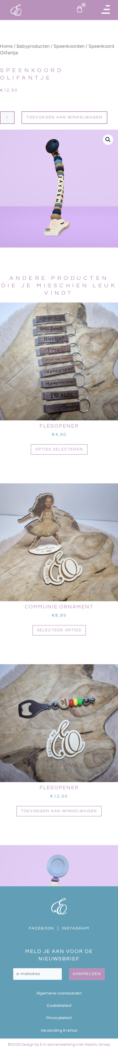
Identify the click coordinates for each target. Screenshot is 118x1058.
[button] (105, 10)
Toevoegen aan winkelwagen (64, 117)
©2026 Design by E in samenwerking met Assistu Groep (59, 1045)
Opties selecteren (59, 449)
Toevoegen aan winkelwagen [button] (59, 811)
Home (6, 46)
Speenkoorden (69, 46)
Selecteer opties (59, 630)
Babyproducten (33, 46)
